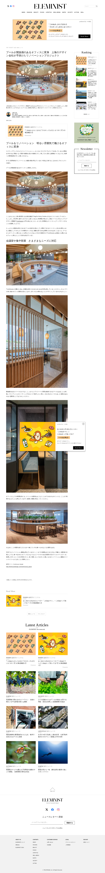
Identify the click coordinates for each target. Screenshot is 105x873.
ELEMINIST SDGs (20, 847)
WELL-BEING (57, 12)
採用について (86, 842)
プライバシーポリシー (70, 842)
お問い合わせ (50, 842)
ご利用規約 (67, 844)
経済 (15, 47)
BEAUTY (36, 12)
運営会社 (18, 844)
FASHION (29, 12)
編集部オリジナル (94, 57)
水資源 (93, 90)
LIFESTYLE (49, 12)
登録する (86, 165)
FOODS (42, 12)
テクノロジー (41, 613)
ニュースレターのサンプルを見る (86, 170)
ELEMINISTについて (20, 842)
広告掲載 (49, 844)
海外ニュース (20, 47)
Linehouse (19, 221)
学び (93, 79)
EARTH (64, 12)
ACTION (76, 12)
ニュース (94, 102)
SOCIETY (70, 12)
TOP (7, 47)
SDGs (82, 12)
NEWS (23, 12)
